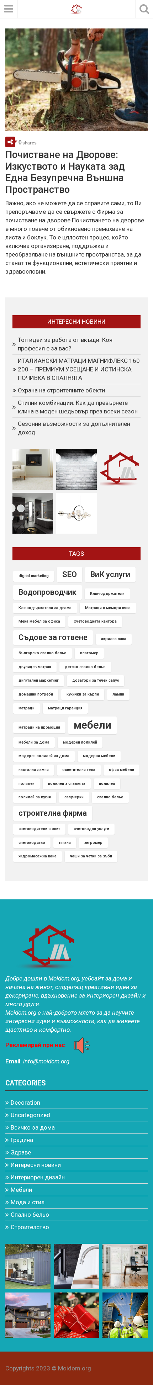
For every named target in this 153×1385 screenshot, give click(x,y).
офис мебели (121, 769)
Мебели (21, 1189)
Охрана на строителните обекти (61, 390)
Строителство (30, 1227)
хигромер (93, 842)
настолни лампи (34, 769)
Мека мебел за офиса (39, 621)
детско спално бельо (85, 667)
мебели (92, 725)
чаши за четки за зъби (91, 856)
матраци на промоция (39, 727)
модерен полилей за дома (44, 756)
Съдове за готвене (53, 637)
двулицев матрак (35, 667)
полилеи (27, 783)
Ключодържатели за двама (45, 608)
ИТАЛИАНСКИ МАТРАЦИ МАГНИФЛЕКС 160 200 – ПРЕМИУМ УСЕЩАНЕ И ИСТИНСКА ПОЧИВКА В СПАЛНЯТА (79, 369)
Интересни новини (36, 1164)
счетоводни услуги (91, 828)
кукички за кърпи (83, 694)
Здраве (21, 1152)
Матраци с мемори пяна (108, 608)
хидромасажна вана (38, 856)
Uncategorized (30, 1115)
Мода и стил (27, 1202)
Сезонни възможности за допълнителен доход (74, 428)
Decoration (25, 1102)
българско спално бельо (43, 653)
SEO (69, 574)
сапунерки (74, 797)
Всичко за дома (33, 1127)
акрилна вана (113, 638)
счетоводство (32, 842)
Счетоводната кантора (95, 621)
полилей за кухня (35, 797)
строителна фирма (53, 813)
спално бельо (110, 797)
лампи (118, 694)
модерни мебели (99, 756)
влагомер (89, 653)
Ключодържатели (107, 593)
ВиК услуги (110, 574)
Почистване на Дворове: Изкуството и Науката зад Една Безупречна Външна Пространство (65, 172)
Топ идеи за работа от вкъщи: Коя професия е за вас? (65, 344)
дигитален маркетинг (39, 680)
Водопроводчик (47, 592)
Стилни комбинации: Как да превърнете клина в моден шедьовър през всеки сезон (78, 407)
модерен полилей (80, 742)
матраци (27, 708)
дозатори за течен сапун (95, 680)
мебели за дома (34, 742)
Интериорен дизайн (38, 1177)
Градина (22, 1139)
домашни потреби (36, 694)
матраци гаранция (65, 708)
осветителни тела (78, 769)
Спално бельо (30, 1214)
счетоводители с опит (39, 828)
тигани (65, 842)
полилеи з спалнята (66, 783)
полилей (107, 783)
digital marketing (34, 575)
